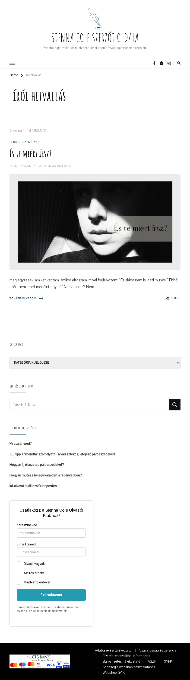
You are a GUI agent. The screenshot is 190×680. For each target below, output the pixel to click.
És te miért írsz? (30, 153)
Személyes (31, 142)
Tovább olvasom (23, 298)
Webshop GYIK (114, 672)
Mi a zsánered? (21, 443)
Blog (13, 142)
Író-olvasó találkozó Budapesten (33, 486)
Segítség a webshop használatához (129, 667)
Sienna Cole (22, 166)
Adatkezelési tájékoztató (113, 650)
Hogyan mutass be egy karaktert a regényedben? (46, 475)
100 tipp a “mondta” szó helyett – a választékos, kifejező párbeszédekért (62, 454)
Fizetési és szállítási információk (126, 656)
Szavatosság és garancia (157, 650)
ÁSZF (152, 661)
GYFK (168, 661)
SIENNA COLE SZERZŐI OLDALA (95, 37)
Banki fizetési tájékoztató (121, 661)
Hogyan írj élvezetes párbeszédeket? (37, 464)
